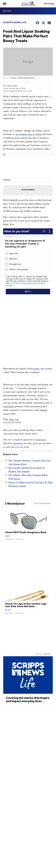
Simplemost (41, 439)
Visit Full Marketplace (42, 503)
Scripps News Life (15, 22)
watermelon (8, 406)
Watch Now (48, 4)
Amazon (6, 179)
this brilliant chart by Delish (28, 134)
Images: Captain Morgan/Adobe (23, 78)
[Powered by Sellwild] (47, 654)
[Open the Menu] (4, 4)
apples (37, 368)
